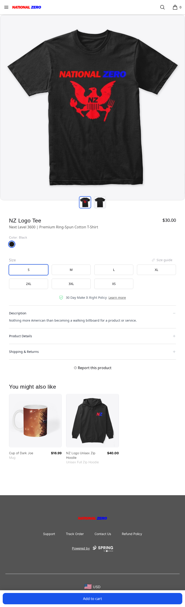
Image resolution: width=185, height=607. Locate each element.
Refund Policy (132, 534)
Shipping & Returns (24, 351)
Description (17, 313)
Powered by (81, 548)
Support (49, 534)
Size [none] (12, 260)
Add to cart (92, 598)
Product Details (20, 336)
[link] (35, 420)
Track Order (75, 534)
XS (114, 284)
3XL (71, 284)
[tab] (85, 202)
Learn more (117, 297)
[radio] (28, 270)
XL (156, 270)
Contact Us (103, 534)
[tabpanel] (92, 107)
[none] (161, 260)
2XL (28, 284)
